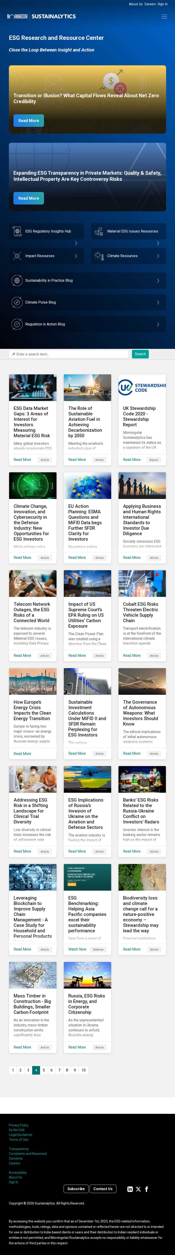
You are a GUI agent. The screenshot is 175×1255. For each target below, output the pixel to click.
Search (140, 354)
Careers (150, 4)
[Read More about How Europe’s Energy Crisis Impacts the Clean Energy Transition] (33, 713)
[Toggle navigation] (164, 16)
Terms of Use (18, 1139)
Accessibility (18, 1172)
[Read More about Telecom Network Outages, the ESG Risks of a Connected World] (33, 615)
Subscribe (76, 1189)
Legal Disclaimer (20, 1135)
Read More (28, 120)
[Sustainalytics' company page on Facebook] (146, 1189)
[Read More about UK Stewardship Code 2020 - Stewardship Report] (142, 419)
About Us (136, 4)
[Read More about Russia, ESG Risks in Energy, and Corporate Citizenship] (87, 1007)
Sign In (163, 4)
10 (84, 1070)
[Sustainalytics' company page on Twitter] (138, 1189)
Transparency (19, 1149)
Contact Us (103, 1189)
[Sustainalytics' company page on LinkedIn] (130, 1189)
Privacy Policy (18, 1125)
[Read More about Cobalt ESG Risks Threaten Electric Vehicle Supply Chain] (142, 615)
